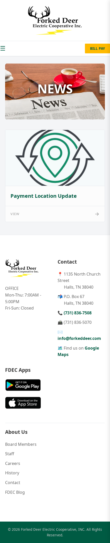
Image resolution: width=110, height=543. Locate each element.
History (12, 473)
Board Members (21, 444)
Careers (12, 463)
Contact (12, 482)
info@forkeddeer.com (79, 338)
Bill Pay (97, 48)
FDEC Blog (15, 492)
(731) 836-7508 (78, 313)
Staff (9, 453)
